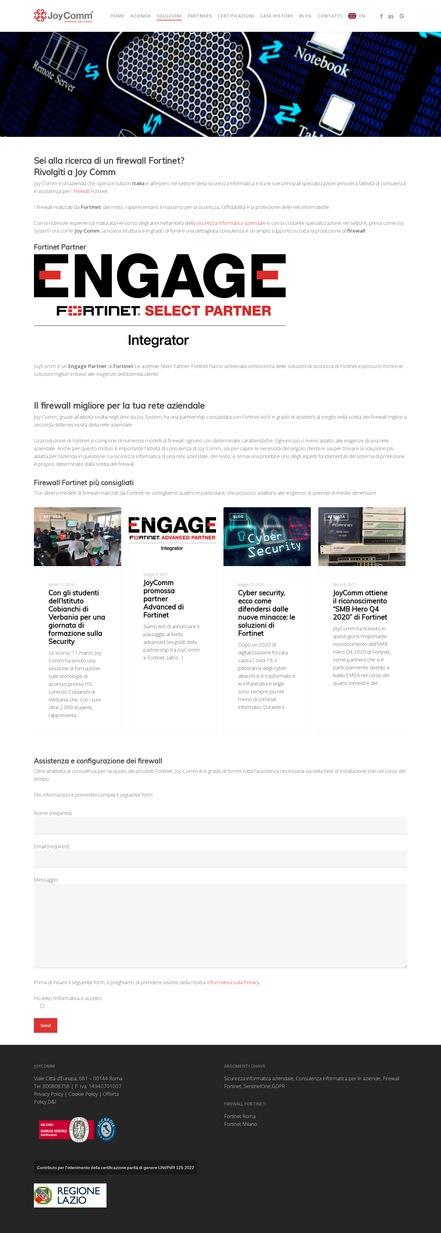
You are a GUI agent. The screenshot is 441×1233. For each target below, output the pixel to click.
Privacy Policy (48, 1093)
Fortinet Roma (240, 1116)
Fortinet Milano (240, 1123)
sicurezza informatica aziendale (231, 222)
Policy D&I (45, 1101)
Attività (52, 516)
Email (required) (51, 846)
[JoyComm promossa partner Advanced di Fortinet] (172, 620)
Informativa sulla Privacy (233, 982)
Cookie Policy (83, 1093)
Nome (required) (53, 812)
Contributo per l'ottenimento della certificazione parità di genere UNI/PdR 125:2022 (115, 1167)
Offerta (111, 1093)
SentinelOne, (258, 1086)
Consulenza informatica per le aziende (338, 1078)
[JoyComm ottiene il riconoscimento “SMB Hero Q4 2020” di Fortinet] (362, 620)
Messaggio (46, 879)
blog (238, 516)
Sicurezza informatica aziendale (258, 1078)
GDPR (278, 1086)
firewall (82, 191)
